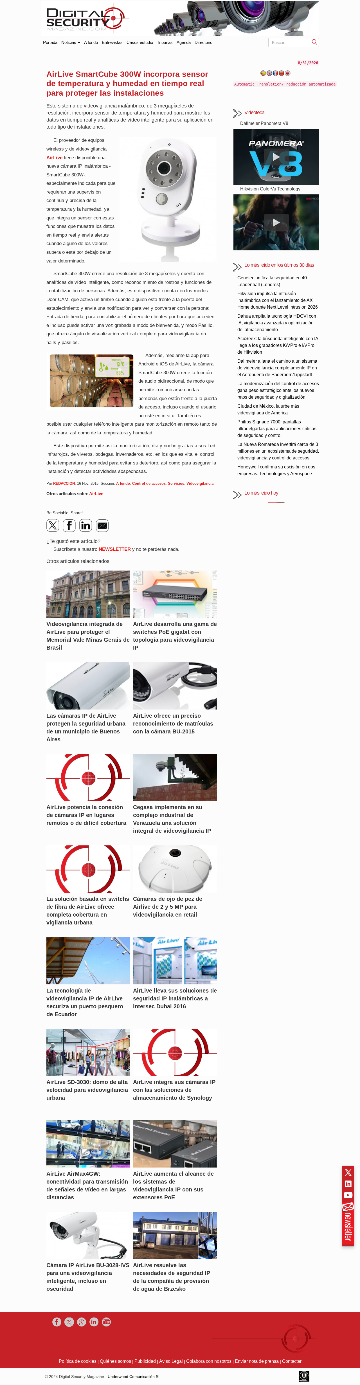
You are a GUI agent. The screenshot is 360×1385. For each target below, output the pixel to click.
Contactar (292, 1361)
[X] (53, 525)
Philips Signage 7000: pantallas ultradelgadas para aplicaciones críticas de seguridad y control (276, 428)
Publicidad (145, 1361)
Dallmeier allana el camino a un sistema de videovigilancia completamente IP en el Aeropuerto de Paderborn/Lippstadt (277, 368)
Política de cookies (77, 1361)
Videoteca (254, 112)
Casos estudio (140, 42)
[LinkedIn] (86, 525)
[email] (102, 525)
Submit (315, 41)
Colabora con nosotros (208, 1361)
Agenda (184, 42)
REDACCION (64, 483)
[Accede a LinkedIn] (348, 1183)
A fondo (91, 42)
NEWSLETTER (115, 549)
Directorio (203, 42)
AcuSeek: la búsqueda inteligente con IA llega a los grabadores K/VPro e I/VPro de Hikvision (277, 345)
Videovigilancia (199, 483)
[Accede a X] (348, 1172)
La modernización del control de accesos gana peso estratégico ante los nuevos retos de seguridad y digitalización (278, 390)
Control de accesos (149, 483)
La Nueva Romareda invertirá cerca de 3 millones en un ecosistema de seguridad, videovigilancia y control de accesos (278, 451)
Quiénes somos (115, 1361)
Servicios (176, 483)
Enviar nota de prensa (257, 1361)
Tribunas (165, 42)
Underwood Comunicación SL (134, 1376)
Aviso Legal (171, 1361)
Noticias (69, 42)
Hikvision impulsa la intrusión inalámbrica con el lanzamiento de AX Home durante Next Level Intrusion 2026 (277, 300)
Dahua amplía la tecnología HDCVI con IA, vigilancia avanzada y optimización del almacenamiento (276, 323)
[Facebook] (69, 525)
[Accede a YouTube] (348, 1195)
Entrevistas (112, 42)
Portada (50, 41)
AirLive (54, 157)
